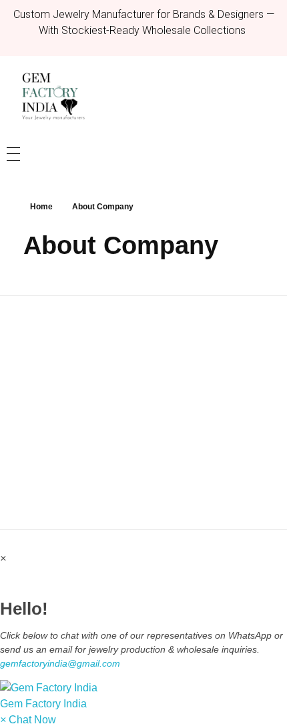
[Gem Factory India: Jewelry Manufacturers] (50, 96)
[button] (143, 696)
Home (41, 206)
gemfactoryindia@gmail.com (60, 663)
